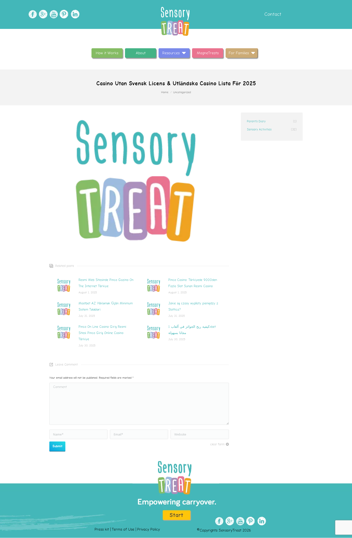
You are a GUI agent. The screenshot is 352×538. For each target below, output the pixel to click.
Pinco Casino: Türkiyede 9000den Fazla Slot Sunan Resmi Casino (192, 283)
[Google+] (42, 14)
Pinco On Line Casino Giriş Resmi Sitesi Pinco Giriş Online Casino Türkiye (102, 333)
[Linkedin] (74, 14)
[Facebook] (32, 14)
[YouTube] (53, 14)
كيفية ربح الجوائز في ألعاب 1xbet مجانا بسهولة (192, 330)
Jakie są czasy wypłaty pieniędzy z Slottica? (193, 306)
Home (164, 92)
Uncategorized (182, 92)
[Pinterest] (63, 14)
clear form (217, 444)
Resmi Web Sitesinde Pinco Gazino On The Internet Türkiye (106, 283)
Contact (272, 14)
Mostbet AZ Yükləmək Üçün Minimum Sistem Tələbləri (106, 306)
